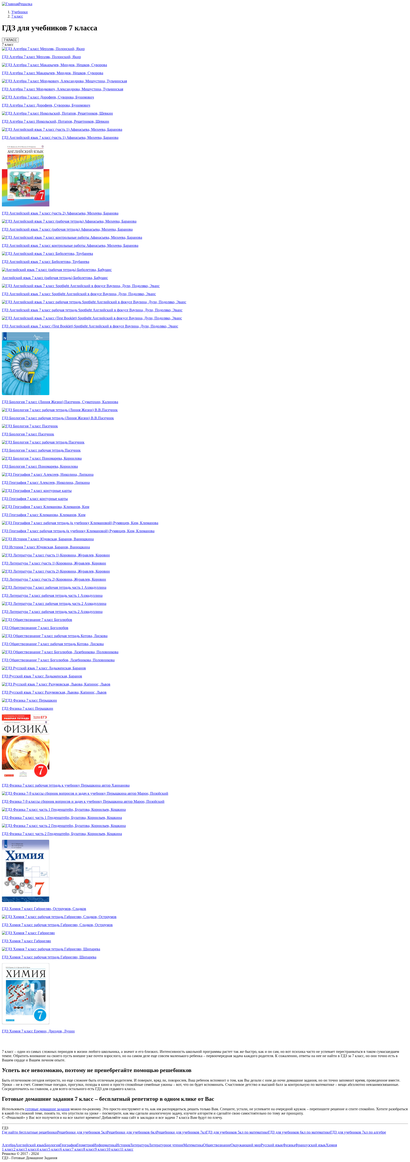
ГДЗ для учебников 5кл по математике (237, 1132)
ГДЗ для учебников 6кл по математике (299, 1132)
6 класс (66, 1149)
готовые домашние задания (47, 1109)
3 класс (31, 1149)
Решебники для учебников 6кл (131, 1132)
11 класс (126, 1149)
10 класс (113, 1149)
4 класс (42, 1149)
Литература (139, 1145)
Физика (289, 1145)
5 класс (54, 1149)
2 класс (19, 1149)
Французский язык (310, 1145)
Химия (331, 1145)
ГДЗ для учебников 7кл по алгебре (358, 1132)
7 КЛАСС (10, 40)
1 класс (8, 1149)
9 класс (101, 1149)
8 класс (89, 1149)
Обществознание (217, 1145)
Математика (193, 1145)
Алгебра (8, 1145)
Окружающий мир (246, 1145)
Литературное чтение (166, 1145)
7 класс (77, 1149)
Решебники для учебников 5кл (82, 1132)
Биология (52, 1145)
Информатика (104, 1145)
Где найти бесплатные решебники (29, 1132)
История (123, 1145)
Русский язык (272, 1145)
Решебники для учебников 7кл (181, 1132)
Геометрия (85, 1145)
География (68, 1145)
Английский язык (29, 1145)
